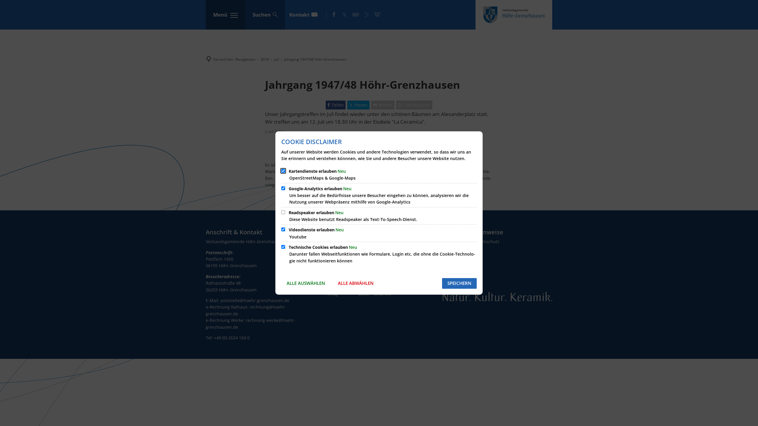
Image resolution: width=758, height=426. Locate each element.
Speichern (459, 283)
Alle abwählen (356, 283)
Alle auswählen (306, 283)
